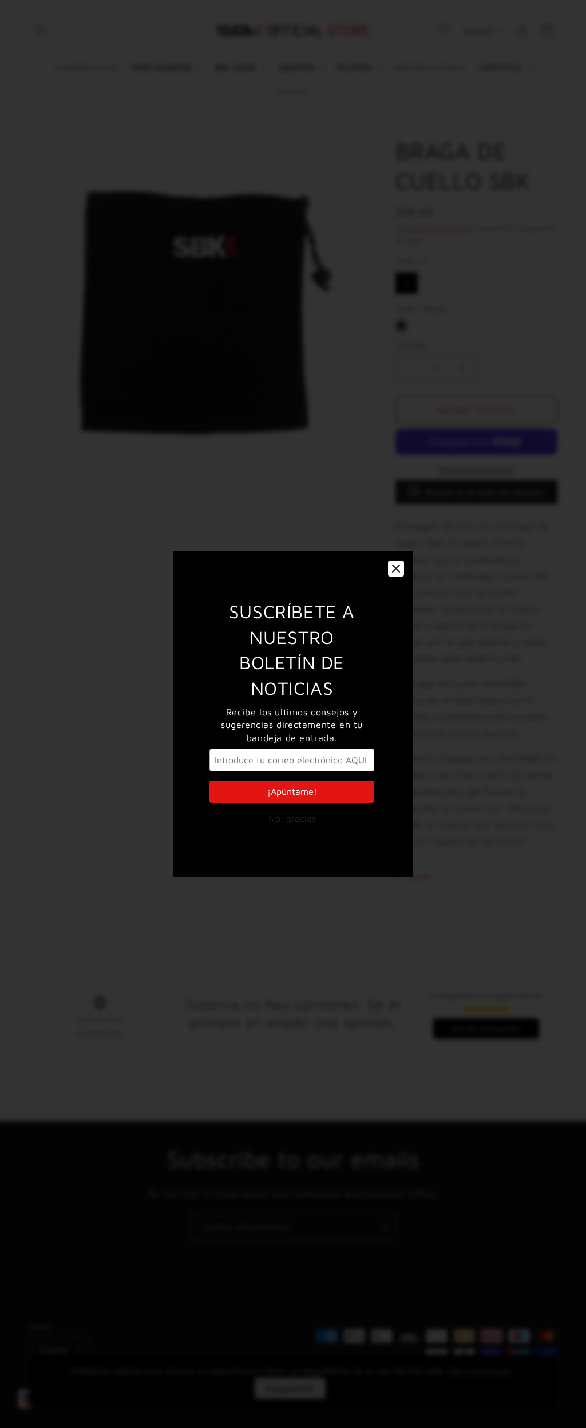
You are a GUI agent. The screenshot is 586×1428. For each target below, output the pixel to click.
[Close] (396, 569)
